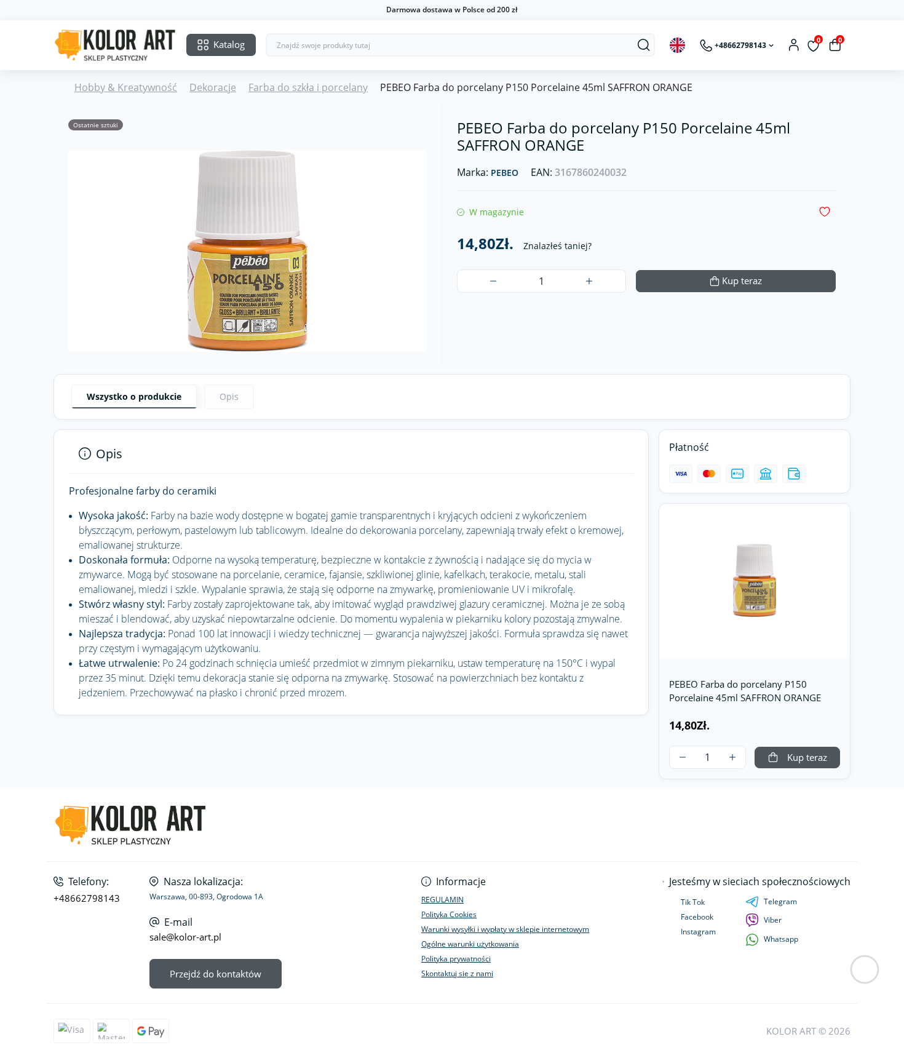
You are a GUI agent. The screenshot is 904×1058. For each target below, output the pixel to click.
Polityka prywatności (456, 958)
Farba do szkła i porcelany (308, 87)
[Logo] (115, 45)
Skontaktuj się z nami (457, 973)
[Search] (644, 45)
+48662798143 (87, 898)
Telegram (780, 901)
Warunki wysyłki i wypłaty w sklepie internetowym (505, 929)
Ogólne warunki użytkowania (470, 944)
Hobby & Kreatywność (125, 87)
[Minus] (493, 281)
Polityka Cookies (449, 914)
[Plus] (589, 281)
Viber (773, 920)
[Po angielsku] (677, 45)
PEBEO (504, 173)
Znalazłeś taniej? (557, 246)
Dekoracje (212, 87)
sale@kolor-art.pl (185, 937)
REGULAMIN (442, 899)
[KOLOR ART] (249, 825)
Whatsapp (781, 939)
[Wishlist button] (825, 212)
